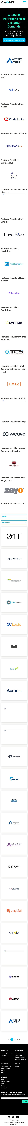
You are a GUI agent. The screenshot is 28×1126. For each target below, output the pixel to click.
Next (15, 1039)
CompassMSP (7, 162)
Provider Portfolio (20, 1057)
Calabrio (23, 133)
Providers (3, 1055)
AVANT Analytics (5, 1068)
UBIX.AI (22, 398)
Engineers (18, 1066)
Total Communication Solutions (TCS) (13, 369)
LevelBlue (5, 251)
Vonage (22, 421)
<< (9, 1039)
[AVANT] (8, 2)
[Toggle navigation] (24, 2)
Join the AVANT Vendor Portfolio (14, 40)
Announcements (5, 1081)
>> (19, 1039)
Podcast (3, 1070)
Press (2, 1083)
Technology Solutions (7, 1053)
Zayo (21, 503)
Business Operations (20, 1059)
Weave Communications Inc (13, 449)
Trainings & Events (6, 1066)
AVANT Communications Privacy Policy (14, 1122)
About (2, 1079)
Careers (3, 1086)
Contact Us (4, 1088)
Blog (2, 1072)
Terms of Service (14, 1120)
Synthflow (6, 310)
